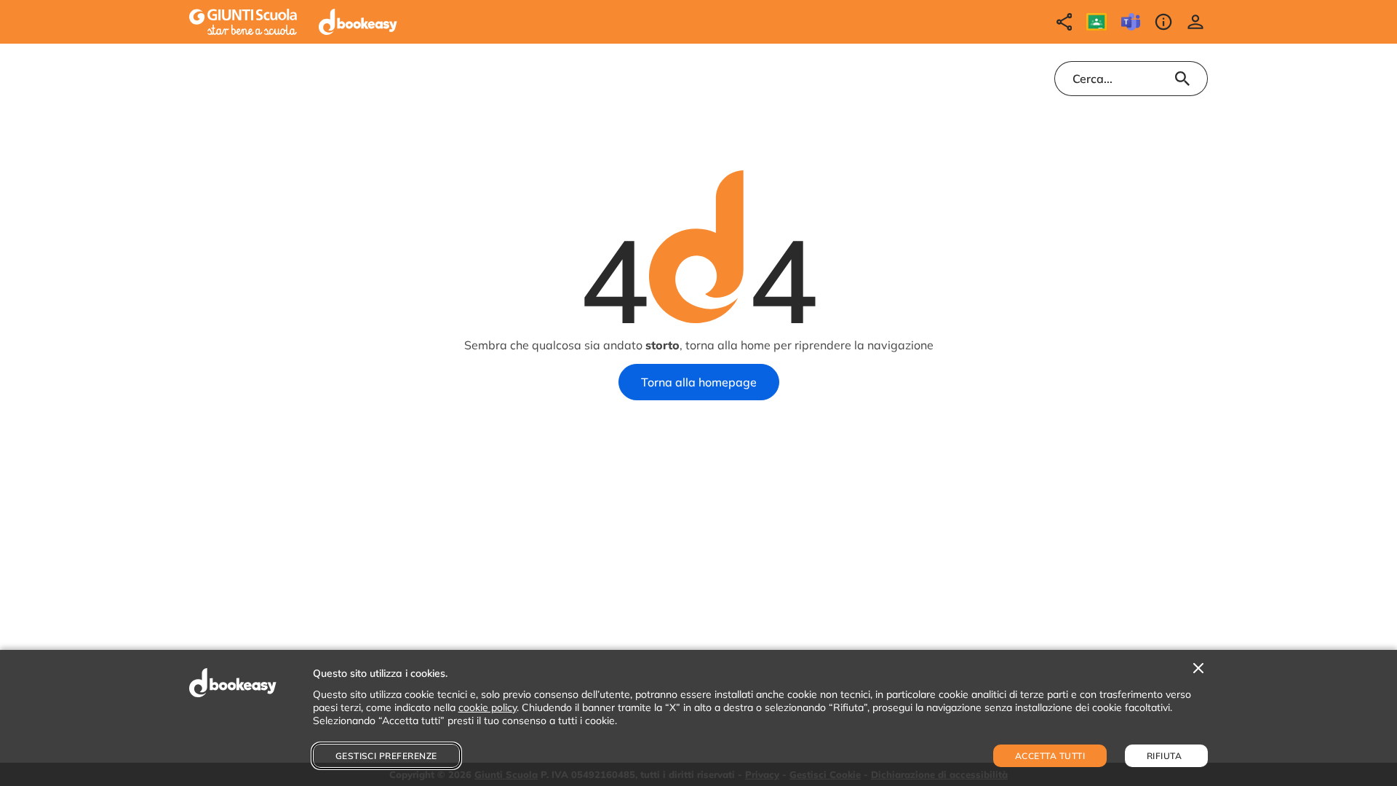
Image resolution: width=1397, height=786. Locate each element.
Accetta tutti (1050, 755)
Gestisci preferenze (386, 755)
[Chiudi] (1198, 669)
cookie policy (487, 707)
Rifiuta (1164, 755)
